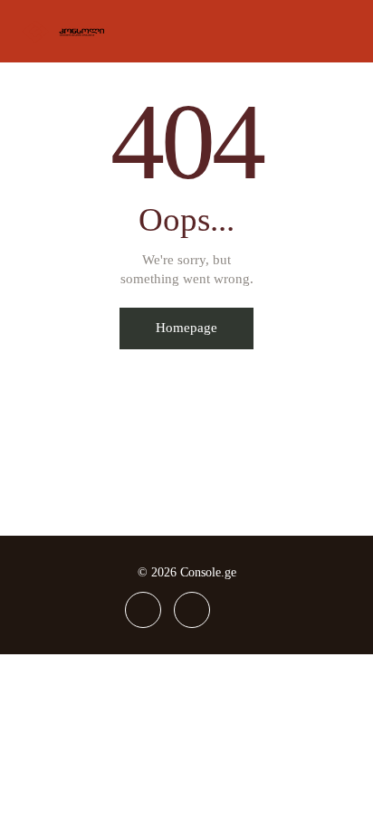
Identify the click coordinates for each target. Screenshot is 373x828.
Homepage (186, 327)
